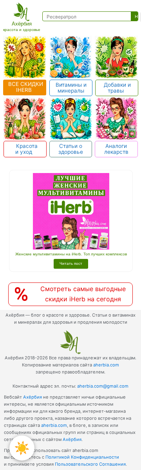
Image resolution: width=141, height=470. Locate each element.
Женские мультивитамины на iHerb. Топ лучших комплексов (71, 254)
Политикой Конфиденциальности (82, 457)
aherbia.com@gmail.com (102, 386)
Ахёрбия (32, 397)
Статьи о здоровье (70, 149)
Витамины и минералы (71, 88)
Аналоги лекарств (116, 149)
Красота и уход (25, 149)
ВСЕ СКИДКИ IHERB (25, 87)
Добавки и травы (116, 88)
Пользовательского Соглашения (90, 464)
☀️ (22, 447)
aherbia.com (106, 365)
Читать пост (71, 263)
